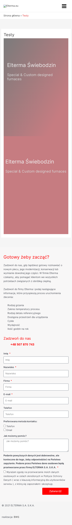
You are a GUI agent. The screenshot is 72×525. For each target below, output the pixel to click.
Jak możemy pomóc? (15, 435)
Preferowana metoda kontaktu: (20, 421)
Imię (6, 353)
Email (9, 430)
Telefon (7, 407)
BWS (16, 517)
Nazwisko (9, 367)
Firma (6, 380)
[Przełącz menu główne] (64, 6)
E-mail (7, 394)
